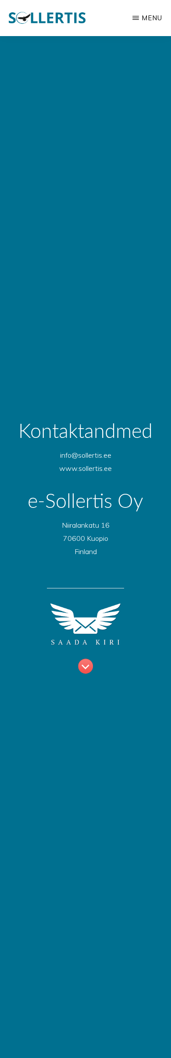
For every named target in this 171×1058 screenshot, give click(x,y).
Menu (152, 18)
